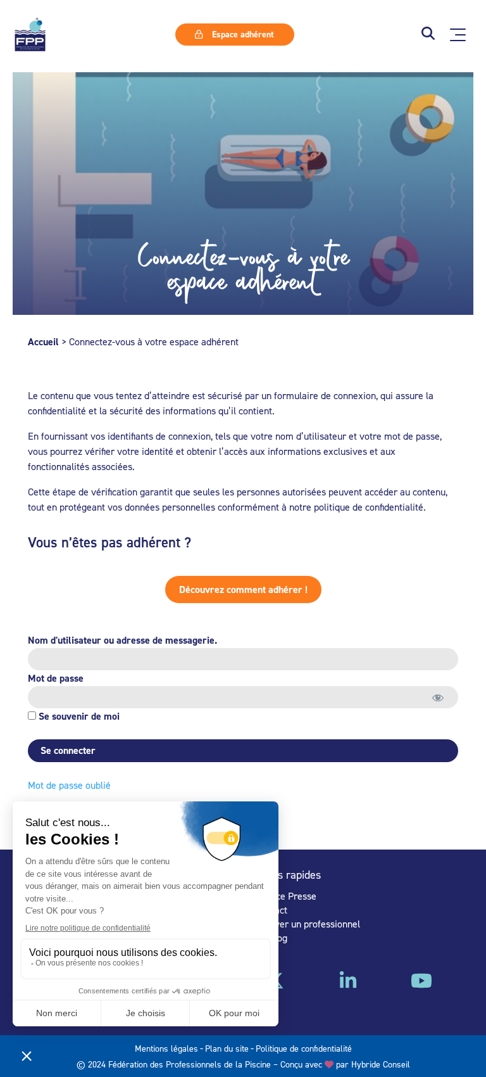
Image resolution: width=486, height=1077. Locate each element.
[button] (428, 34)
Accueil (43, 341)
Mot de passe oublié (69, 785)
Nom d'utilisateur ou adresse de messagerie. (122, 640)
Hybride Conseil (380, 1064)
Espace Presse (286, 895)
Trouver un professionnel (308, 923)
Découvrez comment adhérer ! (243, 589)
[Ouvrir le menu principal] (457, 35)
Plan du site (227, 1048)
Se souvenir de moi (78, 716)
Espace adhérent (241, 34)
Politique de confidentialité (304, 1048)
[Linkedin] (348, 985)
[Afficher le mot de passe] (437, 697)
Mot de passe (56, 678)
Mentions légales (166, 1048)
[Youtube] (421, 985)
